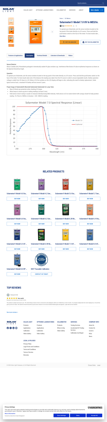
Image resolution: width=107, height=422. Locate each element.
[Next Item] (52, 31)
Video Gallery (27, 333)
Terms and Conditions (29, 349)
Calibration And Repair (77, 333)
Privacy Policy (27, 344)
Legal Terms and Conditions (31, 346)
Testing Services (75, 325)
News (90, 336)
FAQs (90, 333)
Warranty (26, 355)
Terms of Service (28, 352)
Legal (98, 365)
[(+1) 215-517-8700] (103, 3)
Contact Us (92, 328)
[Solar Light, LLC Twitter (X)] (11, 328)
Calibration (26, 331)
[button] (28, 10)
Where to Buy (61, 328)
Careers (91, 331)
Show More (63, 36)
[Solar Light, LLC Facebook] (8, 328)
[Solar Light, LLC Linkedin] (13, 328)
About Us (91, 325)
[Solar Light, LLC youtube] (16, 328)
